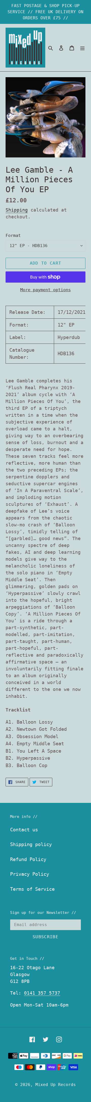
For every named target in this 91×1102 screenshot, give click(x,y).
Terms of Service (32, 889)
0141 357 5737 (42, 993)
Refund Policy (28, 859)
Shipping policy (31, 844)
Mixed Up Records (55, 1084)
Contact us (24, 829)
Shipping (17, 210)
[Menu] (82, 47)
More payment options (45, 289)
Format (13, 235)
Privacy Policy (29, 874)
